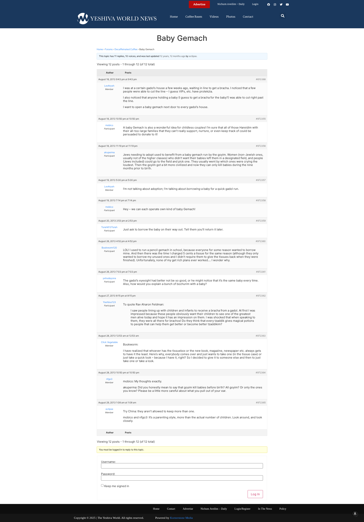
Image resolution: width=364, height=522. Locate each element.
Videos (214, 17)
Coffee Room (193, 17)
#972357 (261, 180)
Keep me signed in (116, 486)
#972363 (261, 335)
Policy (282, 508)
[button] (283, 16)
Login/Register (242, 508)
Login (255, 4)
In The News (265, 508)
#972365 (261, 402)
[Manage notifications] (355, 514)
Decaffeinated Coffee (126, 49)
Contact (248, 17)
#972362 (261, 295)
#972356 (261, 145)
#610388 (261, 79)
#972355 (261, 118)
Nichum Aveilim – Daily (231, 4)
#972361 (261, 271)
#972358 (261, 200)
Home (174, 17)
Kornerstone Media (181, 517)
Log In (255, 494)
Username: (108, 461)
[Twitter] (281, 4)
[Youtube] (287, 4)
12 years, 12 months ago (172, 56)
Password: (108, 473)
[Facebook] (268, 4)
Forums (109, 49)
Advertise (188, 508)
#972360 (261, 241)
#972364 (261, 372)
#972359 (261, 220)
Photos (230, 17)
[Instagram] (275, 4)
